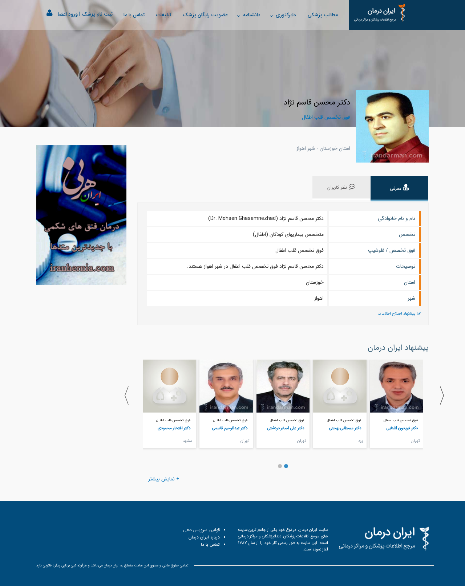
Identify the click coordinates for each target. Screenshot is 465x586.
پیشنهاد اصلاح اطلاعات (396, 314)
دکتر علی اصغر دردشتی (285, 428)
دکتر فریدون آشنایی (402, 428)
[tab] (399, 188)
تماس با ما (134, 15)
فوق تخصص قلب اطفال (401, 420)
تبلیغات (163, 15)
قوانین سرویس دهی (201, 529)
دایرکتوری (286, 15)
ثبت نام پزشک (97, 14)
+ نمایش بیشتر (163, 479)
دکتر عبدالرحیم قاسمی (229, 428)
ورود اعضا (68, 14)
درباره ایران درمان (204, 537)
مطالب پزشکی (323, 15)
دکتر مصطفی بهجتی (345, 428)
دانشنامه (251, 15)
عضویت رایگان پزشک (205, 15)
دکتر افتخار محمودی (174, 428)
